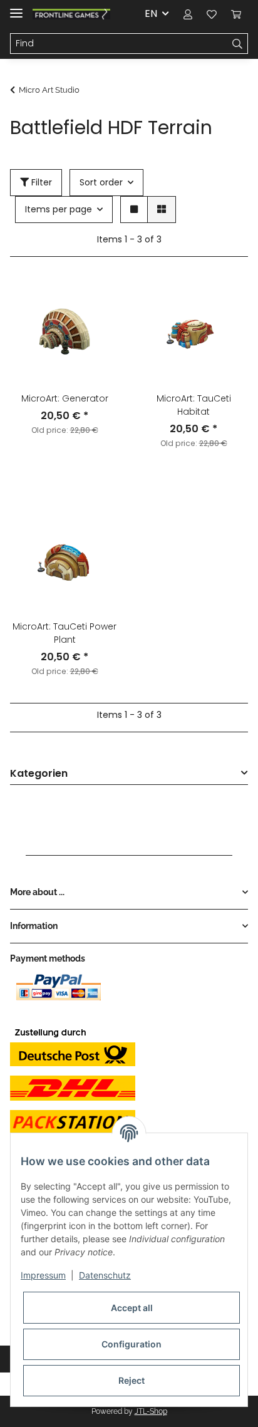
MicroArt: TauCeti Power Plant (64, 633)
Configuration (131, 1344)
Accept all (132, 1307)
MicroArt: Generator (64, 398)
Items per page (58, 209)
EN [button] (151, 13)
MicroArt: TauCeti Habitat (194, 405)
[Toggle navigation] (16, 8)
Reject (131, 1380)
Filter (40, 182)
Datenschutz (105, 1275)
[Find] (237, 43)
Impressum (43, 1275)
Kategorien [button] (39, 774)
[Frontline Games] (71, 14)
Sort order (101, 182)
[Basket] (236, 13)
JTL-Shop (151, 1411)
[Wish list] (212, 13)
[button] (188, 13)
